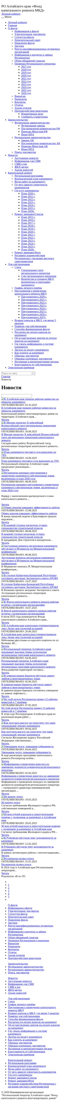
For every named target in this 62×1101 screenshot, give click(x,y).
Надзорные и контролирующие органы (37, 361)
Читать (5, 419)
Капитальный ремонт (20, 172)
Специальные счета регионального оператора (35, 272)
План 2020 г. (28, 193)
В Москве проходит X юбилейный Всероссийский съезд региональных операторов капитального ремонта (30, 437)
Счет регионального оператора (38, 276)
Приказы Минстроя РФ (34, 131)
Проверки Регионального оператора (35, 63)
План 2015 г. (28, 217)
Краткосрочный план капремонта (33, 178)
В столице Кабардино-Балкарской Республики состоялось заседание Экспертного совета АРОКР (29, 586)
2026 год (26, 93)
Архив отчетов (23, 108)
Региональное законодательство (33, 137)
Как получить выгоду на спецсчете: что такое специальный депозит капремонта (27, 733)
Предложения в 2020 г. (34, 296)
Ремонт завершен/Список (29, 214)
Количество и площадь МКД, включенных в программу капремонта (37, 282)
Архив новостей (24, 169)
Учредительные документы (30, 34)
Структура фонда (24, 37)
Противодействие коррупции (31, 110)
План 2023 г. (28, 202)
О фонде (13, 28)
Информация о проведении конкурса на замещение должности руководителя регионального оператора (30, 777)
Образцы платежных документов (33, 358)
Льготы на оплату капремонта (32, 349)
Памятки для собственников (30, 326)
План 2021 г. (28, 196)
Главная (12, 25)
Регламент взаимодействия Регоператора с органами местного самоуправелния (34, 258)
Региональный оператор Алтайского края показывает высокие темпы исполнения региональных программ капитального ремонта (28, 663)
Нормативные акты (32, 113)
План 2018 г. (28, 226)
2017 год (26, 66)
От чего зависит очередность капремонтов (32, 1072)
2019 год (26, 72)
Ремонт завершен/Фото (28, 252)
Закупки (19, 46)
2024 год (26, 87)
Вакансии (20, 96)
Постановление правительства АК (40, 143)
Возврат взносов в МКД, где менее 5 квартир (33, 1013)
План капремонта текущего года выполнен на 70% (30, 461)
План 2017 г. (28, 223)
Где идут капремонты (27, 190)
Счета (18, 267)
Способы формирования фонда (32, 329)
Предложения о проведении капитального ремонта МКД (31, 292)
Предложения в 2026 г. (34, 314)
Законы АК (27, 140)
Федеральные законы (33, 125)
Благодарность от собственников (33, 364)
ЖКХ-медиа (21, 167)
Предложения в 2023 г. (34, 305)
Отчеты (19, 105)
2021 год (26, 78)
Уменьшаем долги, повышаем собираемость (26, 752)
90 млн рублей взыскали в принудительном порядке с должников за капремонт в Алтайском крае (30, 827)
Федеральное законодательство (32, 122)
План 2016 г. (28, 220)
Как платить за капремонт (29, 352)
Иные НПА (27, 134)
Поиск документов (25, 152)
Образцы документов (27, 355)
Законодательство (18, 119)
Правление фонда (25, 43)
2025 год (26, 90)
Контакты (20, 102)
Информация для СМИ (28, 161)
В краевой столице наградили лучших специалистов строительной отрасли (23, 535)
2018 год (26, 69)
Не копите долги (10, 802)
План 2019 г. (28, 228)
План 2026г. (28, 211)
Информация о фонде (27, 31)
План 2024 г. (28, 205)
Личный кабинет (11, 13)
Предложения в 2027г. (33, 317)
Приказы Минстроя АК (34, 146)
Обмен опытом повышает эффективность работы (29, 513)
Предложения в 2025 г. (34, 311)
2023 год (26, 84)
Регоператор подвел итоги (16, 864)
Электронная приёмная (21, 367)
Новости (13, 155)
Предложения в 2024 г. (34, 308)
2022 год (26, 81)
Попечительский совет (27, 40)
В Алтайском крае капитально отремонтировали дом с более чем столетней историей (28, 636)
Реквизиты (21, 99)
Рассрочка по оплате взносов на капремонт (32, 1022)
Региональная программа (29, 175)
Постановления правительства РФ (40, 128)
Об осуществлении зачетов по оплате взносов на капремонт (36, 339)
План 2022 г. (28, 199)
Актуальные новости (26, 158)
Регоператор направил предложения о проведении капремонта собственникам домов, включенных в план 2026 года (30, 487)
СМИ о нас (21, 164)
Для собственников (19, 264)
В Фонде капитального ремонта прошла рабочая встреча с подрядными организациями (28, 612)
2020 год (26, 75)
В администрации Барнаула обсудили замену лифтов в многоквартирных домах (26, 686)
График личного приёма (28, 287)
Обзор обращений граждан (30, 60)
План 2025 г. (28, 208)
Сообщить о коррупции (34, 116)
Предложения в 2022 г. (34, 302)
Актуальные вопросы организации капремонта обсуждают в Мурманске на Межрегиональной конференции (28, 560)
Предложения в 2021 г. (34, 299)
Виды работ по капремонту (30, 181)
